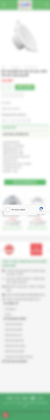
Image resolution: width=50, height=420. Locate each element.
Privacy (38, 214)
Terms (42, 214)
